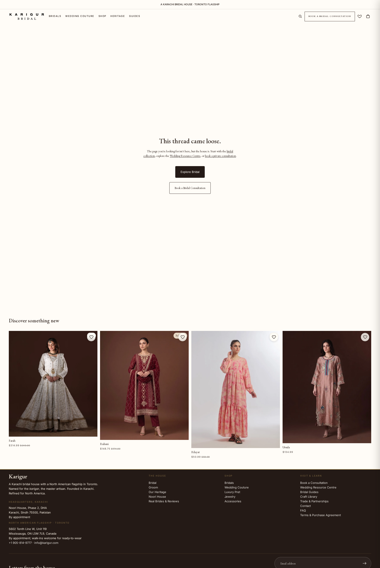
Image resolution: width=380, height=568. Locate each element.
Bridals (229, 483)
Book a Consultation (314, 483)
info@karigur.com (46, 542)
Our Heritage (157, 492)
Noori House (157, 496)
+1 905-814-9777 (20, 542)
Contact (305, 506)
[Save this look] (91, 337)
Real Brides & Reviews (164, 501)
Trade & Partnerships (314, 501)
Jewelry (230, 496)
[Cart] (368, 16)
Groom (153, 487)
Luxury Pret (232, 492)
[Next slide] (91, 384)
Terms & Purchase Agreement (320, 515)
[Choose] (91, 430)
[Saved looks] (359, 16)
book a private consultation (220, 156)
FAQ (303, 510)
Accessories (233, 501)
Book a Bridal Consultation (330, 16)
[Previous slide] (15, 384)
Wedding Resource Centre (185, 156)
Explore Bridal (190, 172)
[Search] (300, 16)
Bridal (152, 483)
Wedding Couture (237, 487)
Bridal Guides (309, 492)
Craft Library (308, 496)
